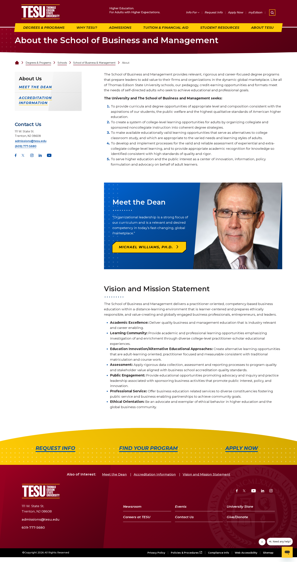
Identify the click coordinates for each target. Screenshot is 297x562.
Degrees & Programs (38, 62)
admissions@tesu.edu (30, 141)
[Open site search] (272, 12)
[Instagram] (32, 156)
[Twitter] (23, 156)
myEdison (255, 12)
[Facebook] (15, 156)
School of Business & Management (94, 62)
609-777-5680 (33, 527)
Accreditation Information (155, 474)
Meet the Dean (114, 474)
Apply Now (235, 12)
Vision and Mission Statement (206, 474)
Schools (62, 62)
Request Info (214, 12)
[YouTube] (49, 156)
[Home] (17, 62)
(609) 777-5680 (25, 146)
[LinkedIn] (40, 156)
